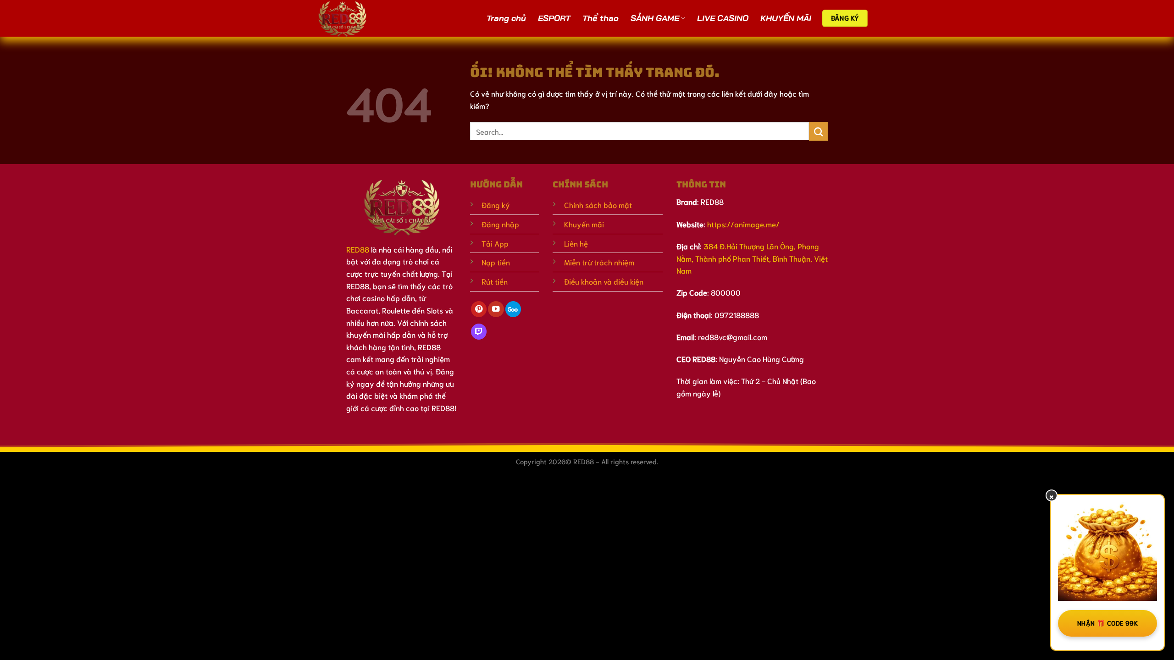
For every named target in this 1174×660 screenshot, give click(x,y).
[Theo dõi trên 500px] (513, 309)
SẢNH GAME (655, 18)
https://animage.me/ (743, 224)
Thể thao (600, 18)
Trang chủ (506, 18)
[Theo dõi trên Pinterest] (479, 309)
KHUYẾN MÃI (785, 18)
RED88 (357, 249)
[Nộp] (818, 131)
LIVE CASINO (722, 18)
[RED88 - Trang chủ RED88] (354, 18)
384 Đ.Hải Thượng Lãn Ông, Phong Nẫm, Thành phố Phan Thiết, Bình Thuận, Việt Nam (752, 258)
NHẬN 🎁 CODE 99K (1107, 623)
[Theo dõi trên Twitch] (479, 332)
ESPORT (554, 18)
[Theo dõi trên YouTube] (496, 309)
